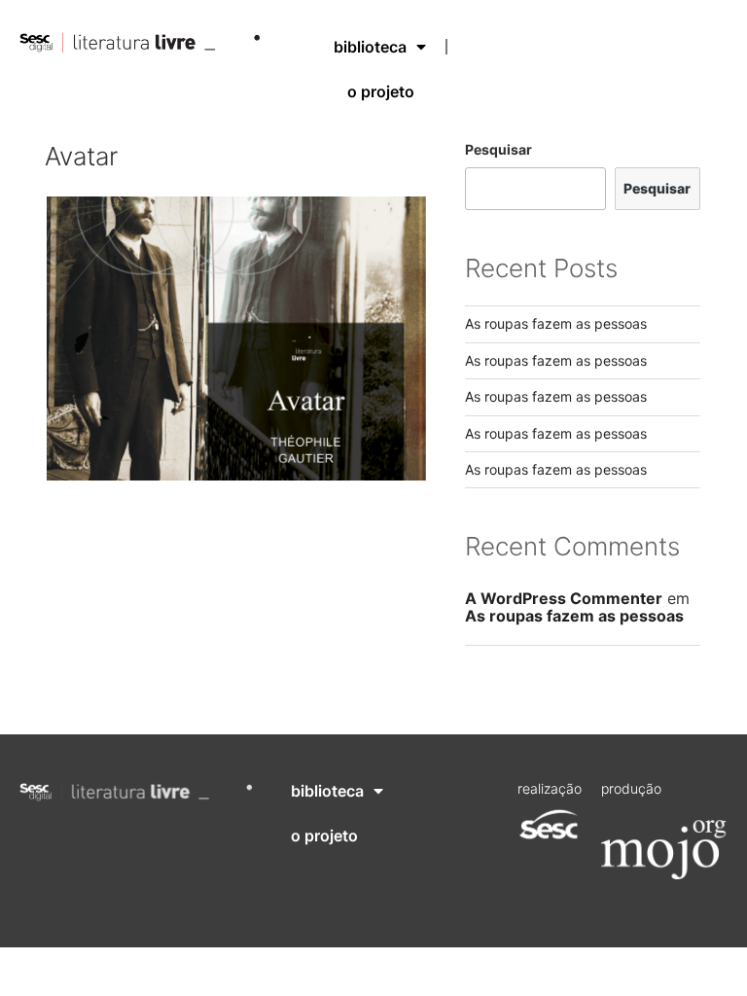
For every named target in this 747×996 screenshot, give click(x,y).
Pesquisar (498, 149)
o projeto (380, 91)
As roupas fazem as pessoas (556, 323)
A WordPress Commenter (563, 598)
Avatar (81, 156)
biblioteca (370, 46)
